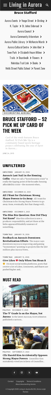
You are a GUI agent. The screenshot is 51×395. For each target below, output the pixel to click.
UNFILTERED (8, 172)
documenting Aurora (17, 113)
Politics (6, 310)
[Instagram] (21, 372)
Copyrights (20, 381)
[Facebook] (14, 372)
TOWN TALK (8, 234)
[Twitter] (29, 372)
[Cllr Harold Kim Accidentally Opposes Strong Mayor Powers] (25, 338)
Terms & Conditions (34, 381)
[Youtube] (36, 372)
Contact (10, 381)
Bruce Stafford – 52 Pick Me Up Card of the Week (25, 124)
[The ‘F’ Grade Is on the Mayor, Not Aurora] (25, 296)
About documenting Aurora (25, 384)
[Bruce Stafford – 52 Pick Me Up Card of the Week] (25, 99)
